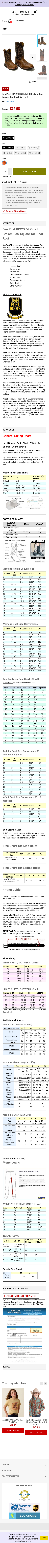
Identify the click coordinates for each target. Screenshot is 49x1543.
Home (4, 29)
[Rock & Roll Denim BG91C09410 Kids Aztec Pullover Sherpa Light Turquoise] (36, 1403)
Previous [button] (39, 78)
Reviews (6, 1367)
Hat (4, 443)
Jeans (15, 446)
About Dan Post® (12, 294)
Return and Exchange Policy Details (21, 1296)
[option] (42, 40)
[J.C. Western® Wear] (24, 12)
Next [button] (44, 78)
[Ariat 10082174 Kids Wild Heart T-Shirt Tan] (13, 1403)
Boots (11, 443)
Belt (19, 443)
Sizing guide (8, 430)
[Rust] (4, 163)
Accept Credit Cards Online (24, 1500)
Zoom (33, 82)
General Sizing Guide (15, 211)
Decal (23, 446)
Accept (43, 1538)
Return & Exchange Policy (15, 1289)
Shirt (25, 443)
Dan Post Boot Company (17, 182)
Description (8, 223)
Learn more (26, 1541)
